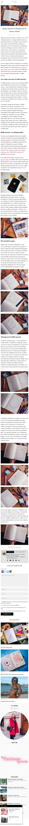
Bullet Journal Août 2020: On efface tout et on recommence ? (12, 674)
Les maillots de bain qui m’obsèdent (7, 701)
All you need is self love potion (6, 647)
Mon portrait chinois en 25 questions (15, 779)
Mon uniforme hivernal (14, 816)
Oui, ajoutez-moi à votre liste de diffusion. (11, 605)
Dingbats (8, 140)
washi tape (19, 152)
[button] (2, 571)
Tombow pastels (13, 150)
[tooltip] (9, 547)
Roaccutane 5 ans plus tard (13, 795)
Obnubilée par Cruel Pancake (14, 803)
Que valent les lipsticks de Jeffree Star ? (14, 809)
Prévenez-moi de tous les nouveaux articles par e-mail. (13, 610)
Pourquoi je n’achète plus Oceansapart (16, 787)
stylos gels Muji (10, 154)
